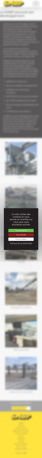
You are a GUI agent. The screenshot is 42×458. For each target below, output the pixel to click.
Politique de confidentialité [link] (21, 243)
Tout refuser (21, 235)
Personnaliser (21, 239)
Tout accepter (21, 230)
